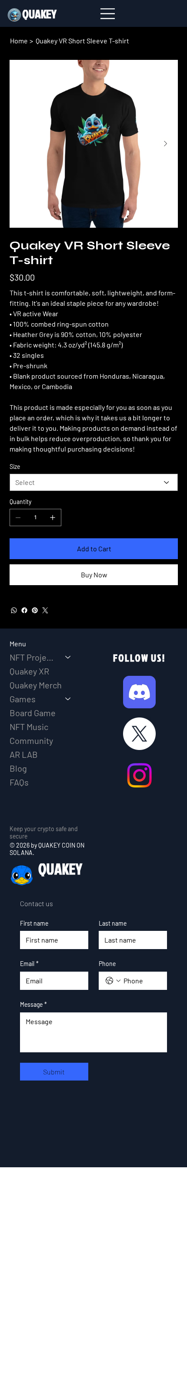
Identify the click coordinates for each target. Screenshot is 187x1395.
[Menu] (108, 14)
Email (29, 963)
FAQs (19, 782)
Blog (18, 768)
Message (33, 1004)
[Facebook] (24, 610)
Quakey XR (29, 671)
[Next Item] (166, 144)
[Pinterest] (34, 610)
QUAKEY (60, 868)
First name (34, 923)
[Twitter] (45, 610)
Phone (107, 963)
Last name (113, 923)
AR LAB (24, 754)
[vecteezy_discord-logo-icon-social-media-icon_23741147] (139, 692)
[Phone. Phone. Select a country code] (113, 981)
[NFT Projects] (68, 657)
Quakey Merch (36, 685)
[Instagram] (139, 775)
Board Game (33, 712)
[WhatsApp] (14, 610)
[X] (139, 733)
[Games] (68, 699)
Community (31, 740)
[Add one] (52, 517)
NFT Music (29, 726)
